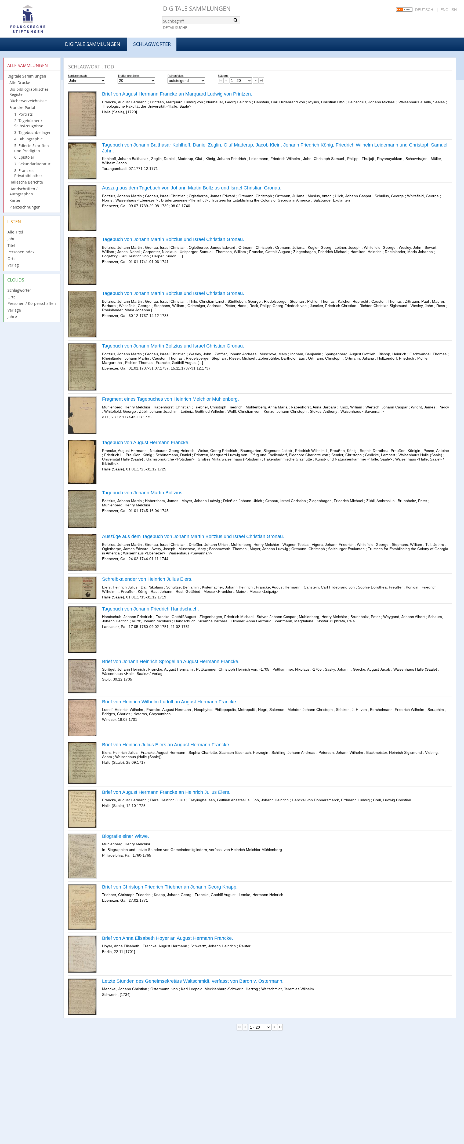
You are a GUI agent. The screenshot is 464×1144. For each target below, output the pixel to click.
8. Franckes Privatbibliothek (28, 173)
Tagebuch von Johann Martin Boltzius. (143, 492)
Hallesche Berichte (26, 182)
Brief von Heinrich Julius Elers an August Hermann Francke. (166, 744)
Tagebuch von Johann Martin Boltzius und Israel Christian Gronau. (173, 239)
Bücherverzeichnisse (28, 100)
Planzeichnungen (25, 207)
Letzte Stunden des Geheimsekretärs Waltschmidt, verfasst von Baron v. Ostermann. (193, 981)
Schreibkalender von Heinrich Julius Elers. (147, 579)
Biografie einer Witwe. (125, 836)
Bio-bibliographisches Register (29, 92)
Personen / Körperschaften (32, 303)
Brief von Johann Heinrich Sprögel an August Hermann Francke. (171, 661)
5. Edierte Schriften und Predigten (31, 148)
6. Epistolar (24, 157)
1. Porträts (23, 114)
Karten (15, 200)
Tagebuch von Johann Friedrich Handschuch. (150, 609)
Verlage (14, 310)
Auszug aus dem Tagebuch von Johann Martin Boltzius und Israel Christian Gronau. (191, 188)
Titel (11, 245)
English (448, 10)
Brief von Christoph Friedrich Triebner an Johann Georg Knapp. (170, 887)
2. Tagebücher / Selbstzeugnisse (28, 123)
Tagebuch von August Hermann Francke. (146, 442)
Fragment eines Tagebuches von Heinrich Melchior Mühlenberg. (170, 399)
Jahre (12, 316)
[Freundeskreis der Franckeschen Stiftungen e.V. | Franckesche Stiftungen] (43, 19)
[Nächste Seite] (255, 80)
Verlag (13, 265)
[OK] (235, 20)
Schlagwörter (19, 290)
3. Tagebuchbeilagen (33, 132)
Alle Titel (15, 232)
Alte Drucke (19, 82)
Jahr (11, 238)
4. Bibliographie (28, 138)
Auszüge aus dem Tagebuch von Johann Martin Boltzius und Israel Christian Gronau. (193, 536)
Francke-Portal (22, 107)
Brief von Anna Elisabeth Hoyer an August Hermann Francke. (167, 938)
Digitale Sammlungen (197, 8)
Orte (12, 258)
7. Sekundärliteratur (32, 163)
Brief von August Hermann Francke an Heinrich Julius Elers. (166, 792)
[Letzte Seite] (261, 80)
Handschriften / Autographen (23, 191)
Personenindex (21, 251)
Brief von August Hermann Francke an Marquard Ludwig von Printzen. (177, 94)
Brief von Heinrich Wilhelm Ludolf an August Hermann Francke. (169, 701)
